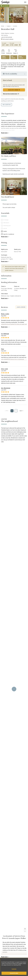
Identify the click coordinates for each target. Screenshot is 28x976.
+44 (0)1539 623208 (6, 37)
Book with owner (13, 90)
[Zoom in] (25, 929)
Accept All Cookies (14, 973)
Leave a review (21, 307)
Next (21, 410)
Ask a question (6, 104)
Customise (14, 969)
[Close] (26, 959)
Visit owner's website (7, 39)
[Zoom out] (25, 931)
